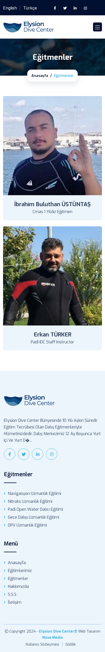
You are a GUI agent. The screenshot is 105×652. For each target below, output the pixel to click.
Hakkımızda (18, 586)
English (10, 7)
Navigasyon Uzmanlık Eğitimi (34, 493)
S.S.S (12, 594)
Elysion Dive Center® (58, 631)
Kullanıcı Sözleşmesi (42, 644)
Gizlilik (70, 644)
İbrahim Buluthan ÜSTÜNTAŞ (52, 204)
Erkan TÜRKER (52, 334)
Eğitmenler (18, 578)
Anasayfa (39, 75)
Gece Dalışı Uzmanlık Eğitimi (33, 517)
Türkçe (30, 7)
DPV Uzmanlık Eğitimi (27, 525)
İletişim (14, 602)
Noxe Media (52, 637)
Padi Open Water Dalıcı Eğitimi (35, 509)
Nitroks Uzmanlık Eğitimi (30, 501)
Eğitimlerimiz (20, 570)
